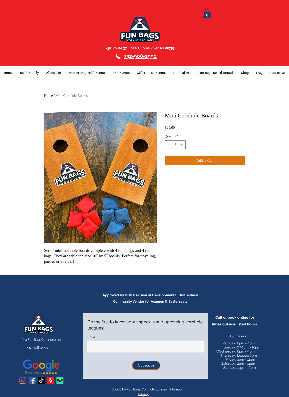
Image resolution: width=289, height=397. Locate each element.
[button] (207, 13)
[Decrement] (168, 145)
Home (48, 96)
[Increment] (182, 145)
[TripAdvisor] (59, 380)
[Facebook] (32, 380)
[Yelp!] (50, 380)
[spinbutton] (175, 145)
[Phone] (118, 56)
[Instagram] (22, 380)
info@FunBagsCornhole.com (41, 340)
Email (91, 337)
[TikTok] (41, 380)
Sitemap (175, 389)
